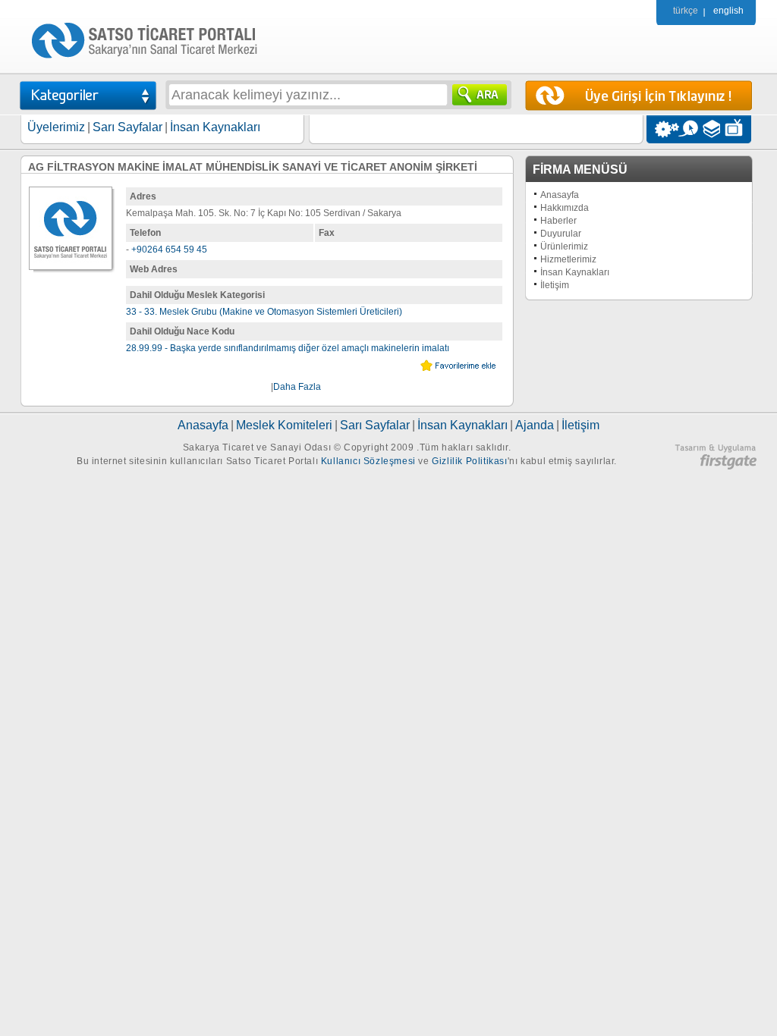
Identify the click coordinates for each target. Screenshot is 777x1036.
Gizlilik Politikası (469, 461)
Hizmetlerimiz (568, 259)
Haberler (558, 220)
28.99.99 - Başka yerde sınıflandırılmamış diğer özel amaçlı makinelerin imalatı (287, 348)
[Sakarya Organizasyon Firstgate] (716, 466)
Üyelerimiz (56, 127)
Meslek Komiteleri (284, 425)
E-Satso (687, 129)
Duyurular (560, 233)
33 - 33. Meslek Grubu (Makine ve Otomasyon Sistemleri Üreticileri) (264, 311)
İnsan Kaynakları (215, 127)
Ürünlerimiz (564, 246)
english (728, 10)
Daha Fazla (297, 386)
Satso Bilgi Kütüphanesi (712, 129)
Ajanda (534, 425)
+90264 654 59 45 (169, 249)
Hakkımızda (564, 207)
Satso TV (737, 129)
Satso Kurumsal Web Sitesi (662, 129)
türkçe (685, 10)
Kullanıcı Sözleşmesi (368, 461)
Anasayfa (559, 195)
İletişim (554, 285)
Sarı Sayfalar (127, 127)
